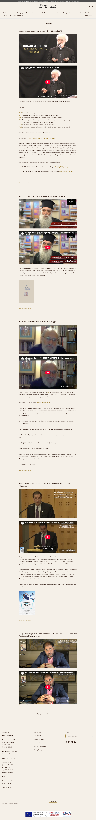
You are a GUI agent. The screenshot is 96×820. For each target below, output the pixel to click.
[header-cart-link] (91, 7)
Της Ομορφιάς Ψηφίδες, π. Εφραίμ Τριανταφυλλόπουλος (42, 196)
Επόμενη (56, 714)
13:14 (20, 124)
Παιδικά (44, 13)
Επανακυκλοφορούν (32, 13)
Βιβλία (5, 13)
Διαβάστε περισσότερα (25, 183)
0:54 (20, 115)
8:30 (48, 392)
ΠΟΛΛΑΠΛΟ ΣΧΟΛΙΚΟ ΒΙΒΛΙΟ (13, 15)
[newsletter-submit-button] (92, 736)
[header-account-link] (88, 7)
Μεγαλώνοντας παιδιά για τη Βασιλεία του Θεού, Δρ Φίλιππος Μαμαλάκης (44, 484)
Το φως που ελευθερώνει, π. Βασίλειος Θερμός (38, 321)
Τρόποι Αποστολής (39, 739)
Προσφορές (55, 13)
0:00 (20, 113)
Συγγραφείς (66, 13)
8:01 (20, 120)
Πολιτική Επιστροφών (40, 746)
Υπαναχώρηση (38, 750)
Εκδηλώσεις (88, 13)
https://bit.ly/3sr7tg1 (62, 167)
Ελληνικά (52, 801)
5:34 (20, 117)
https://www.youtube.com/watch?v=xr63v (41, 138)
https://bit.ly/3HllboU (66, 171)
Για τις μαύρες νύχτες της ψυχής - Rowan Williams (40, 31)
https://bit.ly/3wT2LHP (44, 402)
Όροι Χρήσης (37, 735)
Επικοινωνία (88, 15)
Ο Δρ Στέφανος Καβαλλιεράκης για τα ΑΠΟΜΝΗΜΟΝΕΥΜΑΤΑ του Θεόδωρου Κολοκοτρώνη (48, 634)
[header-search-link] (86, 7)
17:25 (20, 127)
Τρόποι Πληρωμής (39, 743)
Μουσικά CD (77, 13)
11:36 (20, 122)
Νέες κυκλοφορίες (17, 13)
